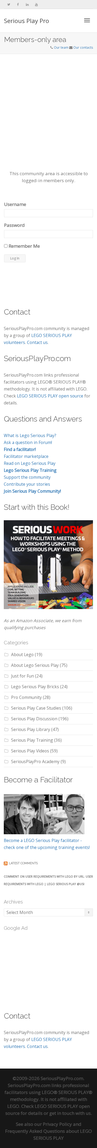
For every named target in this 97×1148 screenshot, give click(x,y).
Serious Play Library (30, 729)
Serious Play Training (32, 740)
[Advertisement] (48, 105)
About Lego (22, 654)
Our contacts (83, 47)
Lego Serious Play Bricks (35, 687)
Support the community (27, 477)
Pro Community (26, 697)
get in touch (61, 1113)
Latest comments (23, 863)
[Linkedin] (27, 4)
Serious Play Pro (26, 21)
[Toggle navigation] (87, 20)
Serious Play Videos (30, 751)
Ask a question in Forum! (28, 442)
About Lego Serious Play (35, 665)
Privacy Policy (57, 1124)
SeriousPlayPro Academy (35, 761)
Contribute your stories (27, 484)
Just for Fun (22, 676)
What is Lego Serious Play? (30, 435)
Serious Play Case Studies (36, 708)
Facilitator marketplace (26, 456)
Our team (61, 47)
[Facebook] (17, 4)
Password (14, 225)
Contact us (37, 342)
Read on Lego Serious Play (30, 463)
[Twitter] (8, 4)
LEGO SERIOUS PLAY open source (50, 396)
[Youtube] (36, 4)
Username (15, 204)
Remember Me (24, 246)
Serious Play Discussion (34, 719)
